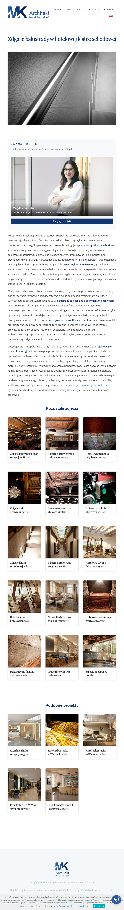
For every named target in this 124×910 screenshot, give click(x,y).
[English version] (111, 16)
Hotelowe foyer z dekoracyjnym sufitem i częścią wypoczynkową (100, 566)
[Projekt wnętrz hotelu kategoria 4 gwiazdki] (62, 784)
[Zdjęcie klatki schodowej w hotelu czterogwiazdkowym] (24, 542)
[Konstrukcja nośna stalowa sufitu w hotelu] (62, 488)
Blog (97, 9)
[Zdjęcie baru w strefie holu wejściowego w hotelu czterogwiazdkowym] (62, 433)
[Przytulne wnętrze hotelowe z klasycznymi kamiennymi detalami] (62, 651)
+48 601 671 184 (58, 890)
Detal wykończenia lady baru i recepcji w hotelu (98, 457)
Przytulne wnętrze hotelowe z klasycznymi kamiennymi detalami (61, 677)
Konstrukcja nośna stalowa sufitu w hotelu (62, 510)
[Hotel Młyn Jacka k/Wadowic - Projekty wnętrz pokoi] (99, 730)
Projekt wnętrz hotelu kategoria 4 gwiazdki (61, 806)
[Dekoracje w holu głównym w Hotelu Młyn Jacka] (99, 488)
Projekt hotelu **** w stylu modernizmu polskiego (23, 808)
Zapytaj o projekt (62, 221)
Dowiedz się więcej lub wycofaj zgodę (75, 906)
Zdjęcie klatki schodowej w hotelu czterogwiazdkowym (23, 566)
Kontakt (109, 9)
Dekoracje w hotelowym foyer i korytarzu (21, 620)
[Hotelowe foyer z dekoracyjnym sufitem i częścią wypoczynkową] (99, 542)
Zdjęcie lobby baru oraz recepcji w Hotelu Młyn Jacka (24, 457)
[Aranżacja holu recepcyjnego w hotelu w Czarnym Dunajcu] (24, 730)
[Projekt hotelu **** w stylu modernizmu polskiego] (24, 784)
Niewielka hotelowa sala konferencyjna (60, 618)
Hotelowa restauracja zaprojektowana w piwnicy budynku (99, 620)
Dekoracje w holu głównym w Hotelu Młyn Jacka (97, 511)
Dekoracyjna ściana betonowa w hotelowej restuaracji (23, 675)
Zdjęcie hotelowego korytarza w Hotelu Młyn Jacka (59, 566)
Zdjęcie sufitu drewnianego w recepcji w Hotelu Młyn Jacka (24, 513)
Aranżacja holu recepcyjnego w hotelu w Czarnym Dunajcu (24, 754)
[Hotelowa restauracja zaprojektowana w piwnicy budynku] (99, 596)
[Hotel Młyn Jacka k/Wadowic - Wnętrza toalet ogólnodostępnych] (62, 730)
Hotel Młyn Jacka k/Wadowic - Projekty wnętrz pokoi (99, 754)
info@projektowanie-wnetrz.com (29, 890)
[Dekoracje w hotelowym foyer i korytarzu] (24, 596)
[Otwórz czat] (116, 899)
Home (57, 9)
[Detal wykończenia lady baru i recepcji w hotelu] (99, 433)
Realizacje (84, 9)
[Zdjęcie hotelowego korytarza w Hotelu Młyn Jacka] (62, 542)
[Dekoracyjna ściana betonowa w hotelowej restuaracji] (24, 651)
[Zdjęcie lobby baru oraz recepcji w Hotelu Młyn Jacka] (24, 433)
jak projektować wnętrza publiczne (88, 385)
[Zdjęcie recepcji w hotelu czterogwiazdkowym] (99, 651)
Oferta (69, 9)
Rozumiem (99, 906)
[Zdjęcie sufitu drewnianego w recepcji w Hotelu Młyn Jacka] (24, 488)
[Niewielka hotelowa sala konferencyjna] (62, 596)
